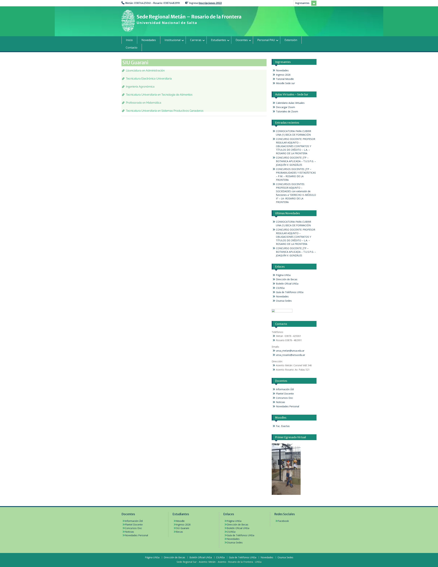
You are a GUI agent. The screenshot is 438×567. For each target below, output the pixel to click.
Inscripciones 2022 (210, 3)
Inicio (129, 40)
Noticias (280, 402)
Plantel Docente (285, 393)
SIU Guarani (182, 528)
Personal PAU (266, 40)
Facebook (283, 521)
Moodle (180, 521)
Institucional (173, 40)
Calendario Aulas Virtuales (290, 102)
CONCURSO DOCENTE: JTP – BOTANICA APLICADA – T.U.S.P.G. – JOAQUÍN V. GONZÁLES (296, 161)
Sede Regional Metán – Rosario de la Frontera (189, 17)
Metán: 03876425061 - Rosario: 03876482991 (152, 3)
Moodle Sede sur (285, 83)
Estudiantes (218, 40)
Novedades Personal (287, 406)
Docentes (242, 40)
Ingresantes (302, 3)
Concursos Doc (284, 397)
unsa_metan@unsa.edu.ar (290, 350)
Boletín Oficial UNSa (287, 283)
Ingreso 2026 (283, 74)
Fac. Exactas (283, 426)
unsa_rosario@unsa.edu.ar (290, 355)
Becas (179, 531)
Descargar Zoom (285, 107)
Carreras (195, 40)
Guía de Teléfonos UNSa (289, 292)
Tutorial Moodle (285, 79)
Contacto (131, 47)
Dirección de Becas (286, 279)
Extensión (291, 40)
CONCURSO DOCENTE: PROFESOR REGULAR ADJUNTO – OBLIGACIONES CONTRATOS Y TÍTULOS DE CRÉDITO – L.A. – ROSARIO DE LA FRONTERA (295, 146)
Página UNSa (283, 275)
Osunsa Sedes (284, 300)
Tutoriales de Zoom (287, 111)
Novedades (148, 40)
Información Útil (285, 389)
